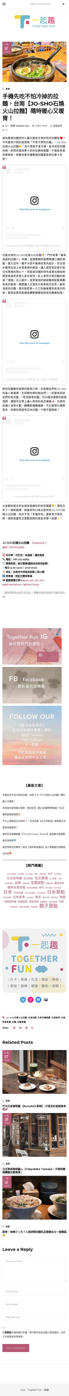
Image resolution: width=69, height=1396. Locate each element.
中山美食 (20, 874)
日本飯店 (30, 897)
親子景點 (48, 906)
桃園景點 (23, 901)
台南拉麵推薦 (44, 1018)
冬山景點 (29, 874)
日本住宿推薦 (30, 893)
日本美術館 (7, 897)
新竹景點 (48, 888)
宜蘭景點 (37, 883)
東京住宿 (46, 897)
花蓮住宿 (13, 907)
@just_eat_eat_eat (32, 580)
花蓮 (61, 901)
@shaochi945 (31, 584)
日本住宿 (18, 892)
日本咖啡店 (41, 893)
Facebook (38, 542)
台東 (59, 879)
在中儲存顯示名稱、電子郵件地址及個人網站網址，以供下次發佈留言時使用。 (33, 1334)
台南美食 (56, 1018)
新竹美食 (57, 888)
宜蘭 (18, 883)
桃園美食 (34, 901)
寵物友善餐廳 (32, 888)
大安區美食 (8, 883)
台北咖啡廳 (14, 878)
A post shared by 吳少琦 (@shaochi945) (34, 496)
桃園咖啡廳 (10, 901)
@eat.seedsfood (11, 584)
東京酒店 (54, 897)
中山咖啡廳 (11, 874)
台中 (50, 873)
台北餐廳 (52, 879)
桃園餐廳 (43, 902)
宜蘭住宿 (25, 883)
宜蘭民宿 (49, 883)
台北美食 (41, 878)
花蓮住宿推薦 (24, 907)
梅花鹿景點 (53, 902)
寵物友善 (59, 883)
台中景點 (57, 874)
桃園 (63, 897)
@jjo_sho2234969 (13, 547)
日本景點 (56, 892)
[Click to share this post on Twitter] (20, 1028)
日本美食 (19, 897)
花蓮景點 (34, 907)
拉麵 (14, 1022)
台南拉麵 (32, 1018)
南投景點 (42, 874)
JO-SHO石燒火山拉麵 (16, 1018)
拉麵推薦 (21, 1022)
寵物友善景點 (16, 887)
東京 (38, 897)
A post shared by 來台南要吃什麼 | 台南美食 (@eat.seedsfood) (36, 245)
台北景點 (28, 878)
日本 (7, 892)
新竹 (41, 887)
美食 (8, 89)
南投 (36, 874)
